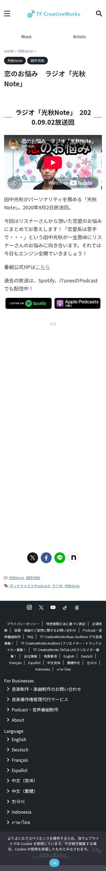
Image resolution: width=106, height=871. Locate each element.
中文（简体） (25, 780)
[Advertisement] (53, 380)
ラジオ (57, 585)
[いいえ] (99, 851)
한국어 (92, 662)
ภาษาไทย (64, 669)
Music (26, 36)
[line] (59, 557)
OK (54, 863)
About (18, 720)
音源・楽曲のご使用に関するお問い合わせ (45, 630)
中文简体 (53, 662)
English (69, 656)
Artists (79, 36)
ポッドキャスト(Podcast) (30, 585)
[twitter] (32, 557)
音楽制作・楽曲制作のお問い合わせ (46, 689)
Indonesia (42, 669)
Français (15, 662)
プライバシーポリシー (23, 623)
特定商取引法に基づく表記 (65, 623)
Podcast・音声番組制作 (35, 709)
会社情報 (30, 656)
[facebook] (46, 557)
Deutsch (87, 656)
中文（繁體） (25, 791)
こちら (42, 266)
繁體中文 (73, 662)
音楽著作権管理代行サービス (40, 699)
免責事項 (50, 656)
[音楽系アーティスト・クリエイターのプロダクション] (53, 13)
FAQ (30, 636)
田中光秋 (33, 577)
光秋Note (16, 577)
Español (34, 662)
